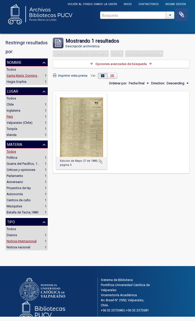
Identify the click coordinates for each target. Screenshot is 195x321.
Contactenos (148, 3)
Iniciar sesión (175, 3)
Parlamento (15, 176)
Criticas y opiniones (21, 170)
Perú (10, 116)
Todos (11, 69)
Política (12, 157)
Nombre (14, 62)
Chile (10, 104)
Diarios (12, 235)
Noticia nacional (18, 247)
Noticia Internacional (22, 241)
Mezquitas (14, 206)
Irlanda (12, 135)
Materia (14, 144)
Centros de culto (19, 200)
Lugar (12, 91)
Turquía (12, 129)
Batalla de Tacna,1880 (22, 212)
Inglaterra (13, 110)
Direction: (158, 83)
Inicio (128, 3)
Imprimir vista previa (72, 75)
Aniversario (15, 182)
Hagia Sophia (16, 82)
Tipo (11, 221)
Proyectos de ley (19, 188)
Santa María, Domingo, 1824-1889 (31, 75)
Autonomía (15, 194)
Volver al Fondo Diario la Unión (92, 3)
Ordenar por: (118, 83)
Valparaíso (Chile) (19, 123)
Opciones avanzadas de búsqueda (121, 64)
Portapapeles (181, 14)
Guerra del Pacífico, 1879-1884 (29, 164)
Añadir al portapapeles (100, 161)
